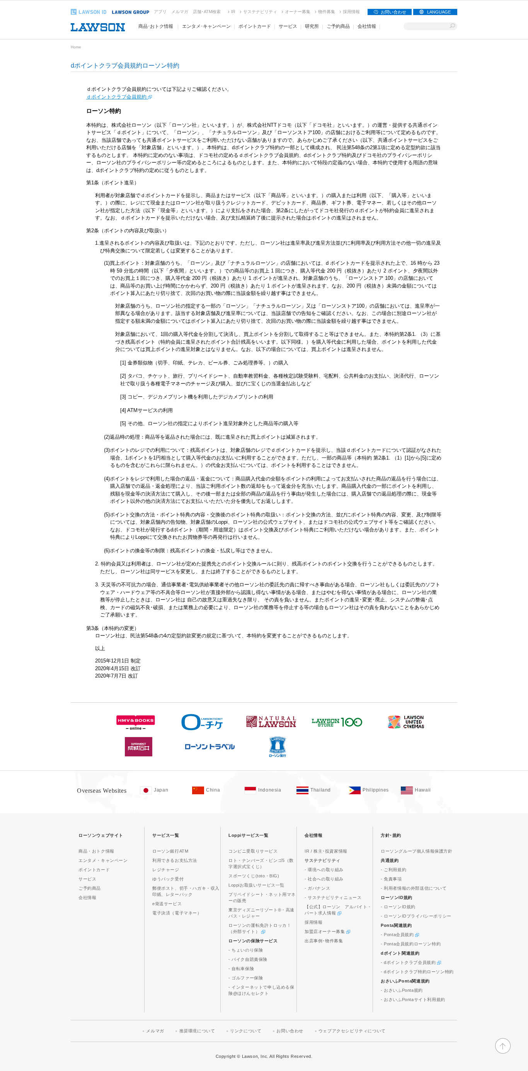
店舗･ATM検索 (207, 11)
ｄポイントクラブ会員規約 (117, 97)
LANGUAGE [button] (439, 12)
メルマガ (179, 11)
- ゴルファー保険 (245, 978)
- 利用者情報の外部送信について (414, 888)
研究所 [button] (312, 26)
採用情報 (351, 11)
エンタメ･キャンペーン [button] (206, 26)
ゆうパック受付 (168, 879)
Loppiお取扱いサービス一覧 (256, 885)
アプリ (160, 11)
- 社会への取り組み (324, 879)
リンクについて (245, 1030)
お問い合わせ (393, 12)
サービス (87, 879)
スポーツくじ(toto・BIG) (253, 875)
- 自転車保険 (241, 968)
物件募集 (326, 11)
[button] (503, 1052)
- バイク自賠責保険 (247, 959)
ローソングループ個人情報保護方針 (417, 851)
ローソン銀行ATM (170, 851)
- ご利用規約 (393, 869)
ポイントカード (94, 869)
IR (233, 11)
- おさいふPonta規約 (402, 990)
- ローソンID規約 (398, 906)
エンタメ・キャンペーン (103, 860)
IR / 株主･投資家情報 (326, 851)
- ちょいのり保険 (245, 950)
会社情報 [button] (367, 26)
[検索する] (452, 26)
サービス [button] (288, 26)
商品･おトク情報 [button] (155, 26)
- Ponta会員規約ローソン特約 (411, 944)
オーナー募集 (297, 11)
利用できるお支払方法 (174, 860)
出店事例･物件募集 (324, 940)
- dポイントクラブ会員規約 (409, 962)
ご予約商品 (89, 888)
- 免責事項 (391, 879)
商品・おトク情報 (96, 851)
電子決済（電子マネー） (177, 913)
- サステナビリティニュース (333, 897)
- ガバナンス (317, 888)
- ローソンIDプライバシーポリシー (416, 916)
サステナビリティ (260, 11)
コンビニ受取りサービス (253, 851)
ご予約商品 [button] (338, 26)
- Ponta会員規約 (398, 934)
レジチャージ (165, 869)
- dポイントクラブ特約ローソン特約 (417, 971)
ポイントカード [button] (254, 26)
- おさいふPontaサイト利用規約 (413, 999)
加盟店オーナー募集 (325, 931)
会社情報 (87, 897)
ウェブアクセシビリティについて (352, 1030)
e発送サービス (167, 903)
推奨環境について (197, 1030)
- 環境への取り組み (324, 869)
